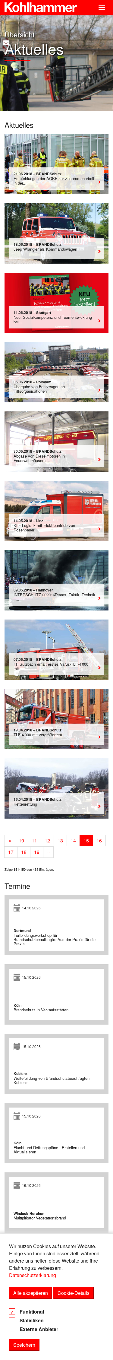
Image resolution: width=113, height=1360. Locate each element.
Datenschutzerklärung (32, 1275)
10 (21, 840)
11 (34, 840)
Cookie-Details (73, 1292)
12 (47, 840)
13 (60, 840)
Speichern (24, 1344)
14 (73, 840)
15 (86, 840)
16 (99, 840)
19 (36, 851)
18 (24, 851)
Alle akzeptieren (30, 1292)
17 (11, 851)
